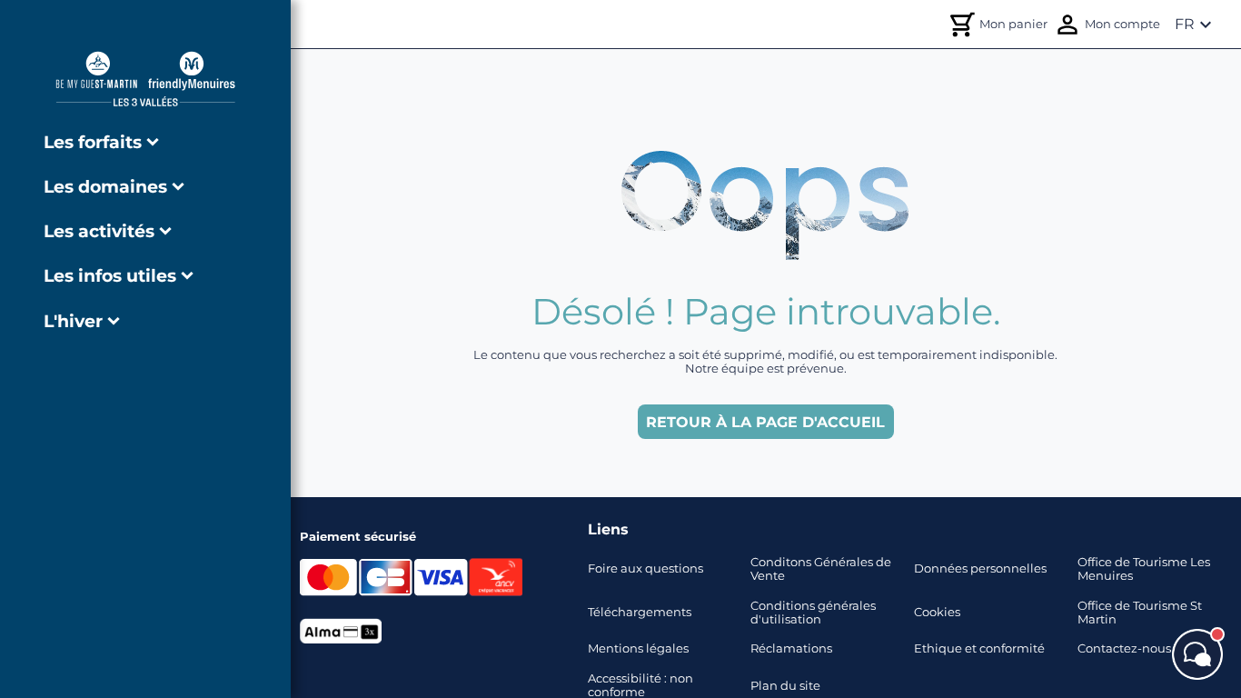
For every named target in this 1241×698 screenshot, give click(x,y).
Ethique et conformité (979, 648)
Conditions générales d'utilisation (813, 612)
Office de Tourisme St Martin (1139, 612)
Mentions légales (638, 648)
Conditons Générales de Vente (820, 569)
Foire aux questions (645, 568)
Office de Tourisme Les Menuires (1143, 569)
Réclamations (791, 648)
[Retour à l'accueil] (145, 78)
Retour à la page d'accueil (765, 422)
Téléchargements (639, 612)
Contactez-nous (1124, 648)
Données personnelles (980, 568)
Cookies (937, 612)
